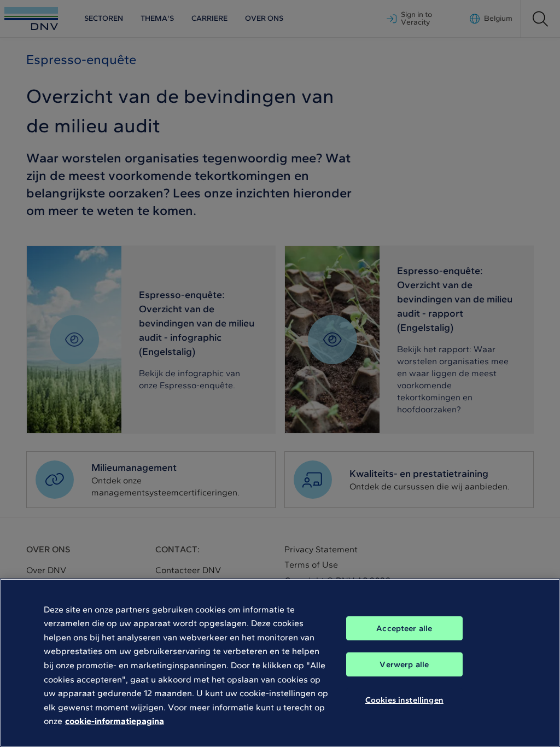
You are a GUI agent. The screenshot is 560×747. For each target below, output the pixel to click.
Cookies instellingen (404, 700)
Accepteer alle (404, 628)
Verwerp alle (404, 664)
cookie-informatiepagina (114, 721)
